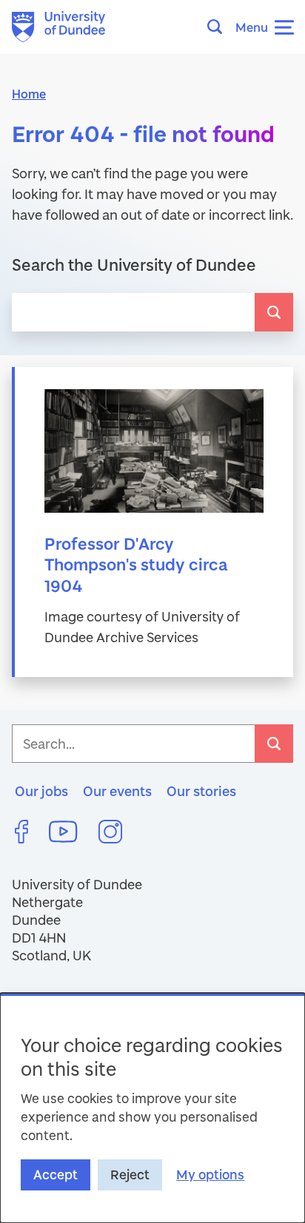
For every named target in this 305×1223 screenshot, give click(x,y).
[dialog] (152, 1108)
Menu (251, 27)
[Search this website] (219, 26)
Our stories (201, 791)
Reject (130, 1174)
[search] (274, 312)
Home (29, 93)
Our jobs (41, 791)
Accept (55, 1174)
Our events (117, 791)
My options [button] (210, 1174)
